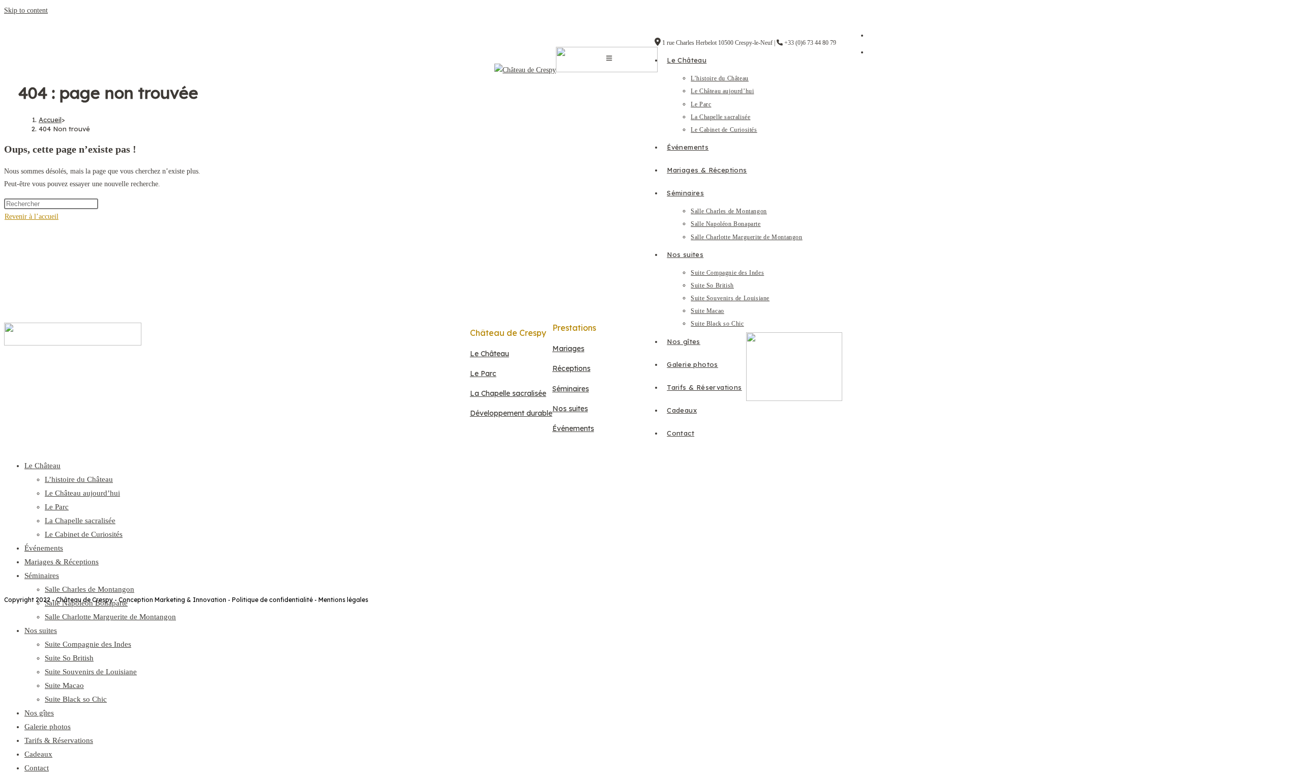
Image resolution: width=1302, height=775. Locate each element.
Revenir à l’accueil (31, 216)
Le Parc (57, 507)
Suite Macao (64, 685)
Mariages (568, 348)
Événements (43, 548)
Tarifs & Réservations (58, 740)
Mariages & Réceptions (61, 562)
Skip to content (26, 10)
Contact (36, 768)
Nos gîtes (39, 713)
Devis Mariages (461, 492)
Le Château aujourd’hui (82, 493)
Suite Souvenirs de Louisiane (91, 672)
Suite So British (69, 658)
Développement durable (511, 413)
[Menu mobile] (609, 58)
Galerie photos (47, 727)
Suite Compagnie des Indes (88, 644)
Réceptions (571, 368)
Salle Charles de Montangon (89, 589)
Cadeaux (38, 754)
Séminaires (41, 575)
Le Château (42, 466)
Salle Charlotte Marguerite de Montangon (110, 617)
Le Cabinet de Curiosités (84, 534)
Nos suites (40, 630)
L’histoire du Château (79, 479)
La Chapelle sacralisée (80, 520)
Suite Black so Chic (76, 699)
